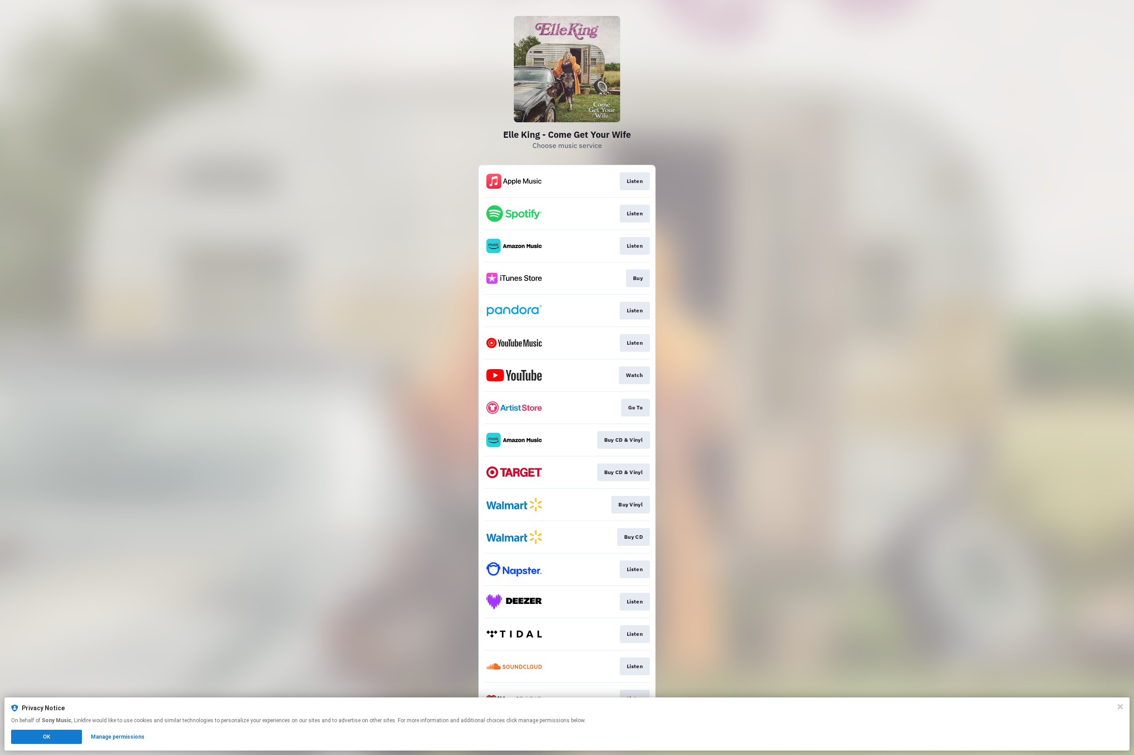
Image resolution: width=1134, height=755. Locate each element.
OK (46, 737)
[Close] (1120, 707)
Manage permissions (117, 737)
